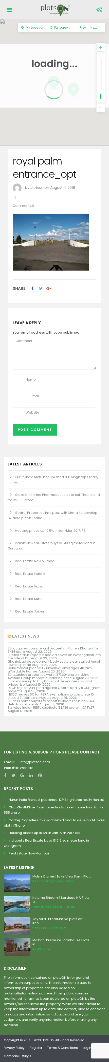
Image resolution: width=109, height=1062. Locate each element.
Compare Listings (17, 1056)
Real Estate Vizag (29, 586)
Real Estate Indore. (30, 573)
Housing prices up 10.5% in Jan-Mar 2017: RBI (50, 530)
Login (87, 1048)
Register (36, 1048)
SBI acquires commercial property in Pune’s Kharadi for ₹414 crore (53, 650)
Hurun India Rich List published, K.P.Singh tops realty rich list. (57, 799)
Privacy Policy (14, 1048)
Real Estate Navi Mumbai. (35, 561)
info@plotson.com (35, 762)
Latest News (25, 636)
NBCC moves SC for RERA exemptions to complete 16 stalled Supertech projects (51, 696)
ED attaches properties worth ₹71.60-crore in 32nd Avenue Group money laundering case (48, 676)
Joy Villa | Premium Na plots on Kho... (57, 921)
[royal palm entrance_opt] (51, 241)
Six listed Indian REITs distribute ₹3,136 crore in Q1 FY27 (51, 707)
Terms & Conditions (62, 1048)
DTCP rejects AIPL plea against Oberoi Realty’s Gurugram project (54, 689)
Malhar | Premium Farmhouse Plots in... (60, 942)
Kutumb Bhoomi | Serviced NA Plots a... (60, 899)
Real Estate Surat (29, 598)
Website (26, 767)
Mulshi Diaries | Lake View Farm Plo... (61, 876)
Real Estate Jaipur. (30, 611)
